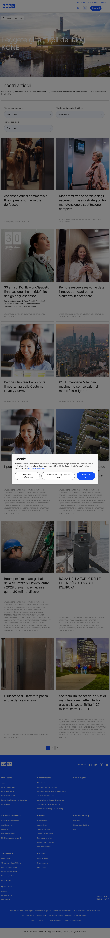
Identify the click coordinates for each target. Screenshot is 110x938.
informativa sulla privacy (36, 468)
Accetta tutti (86, 475)
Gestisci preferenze (27, 475)
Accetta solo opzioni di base (58, 475)
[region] (55, 469)
